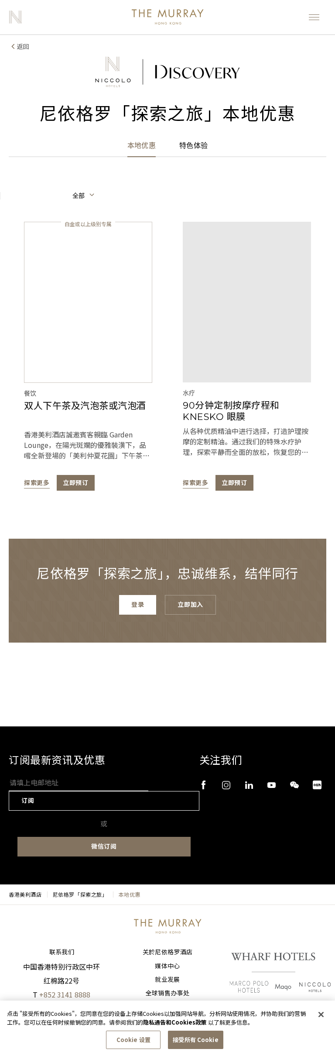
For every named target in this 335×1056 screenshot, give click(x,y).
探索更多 (37, 483)
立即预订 (76, 483)
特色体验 (193, 145)
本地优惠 (141, 145)
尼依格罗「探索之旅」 (80, 894)
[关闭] (321, 1014)
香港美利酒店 (25, 894)
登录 (137, 605)
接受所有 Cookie (195, 1039)
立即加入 (190, 605)
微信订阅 (104, 846)
